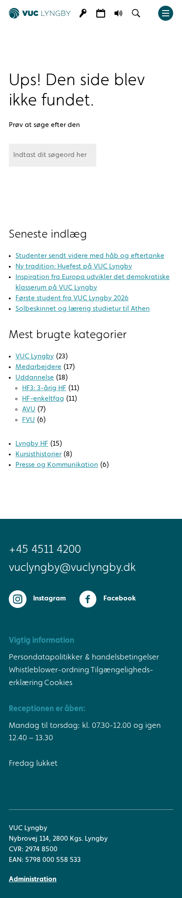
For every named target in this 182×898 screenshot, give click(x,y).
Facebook (119, 598)
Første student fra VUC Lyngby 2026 (72, 298)
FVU (28, 420)
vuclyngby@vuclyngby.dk (72, 568)
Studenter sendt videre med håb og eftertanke (89, 256)
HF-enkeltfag (43, 398)
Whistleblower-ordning (49, 670)
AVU (28, 409)
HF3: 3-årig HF (44, 388)
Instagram (49, 598)
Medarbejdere (38, 367)
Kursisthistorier (38, 454)
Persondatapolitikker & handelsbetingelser (84, 657)
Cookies (58, 683)
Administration (33, 879)
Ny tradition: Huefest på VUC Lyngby (73, 266)
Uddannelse (34, 377)
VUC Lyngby (34, 356)
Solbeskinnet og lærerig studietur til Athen (82, 309)
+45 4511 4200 (45, 550)
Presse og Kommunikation (56, 465)
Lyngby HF (31, 443)
